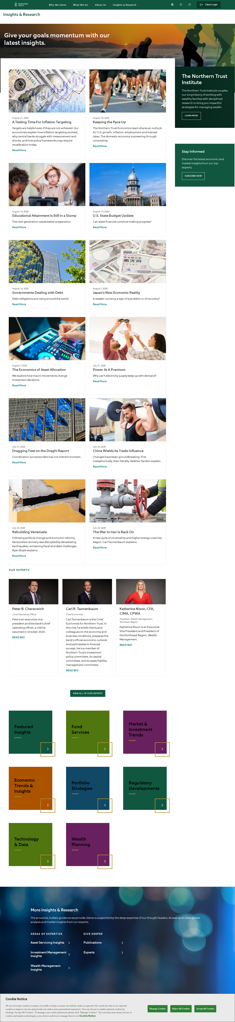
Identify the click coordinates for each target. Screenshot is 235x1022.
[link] (19, 150)
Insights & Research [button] (124, 5)
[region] (117, 1008)
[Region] (172, 5)
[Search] (189, 5)
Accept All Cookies (205, 1008)
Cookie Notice (87, 1016)
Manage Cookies (157, 1008)
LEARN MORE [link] (191, 116)
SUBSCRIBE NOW (193, 176)
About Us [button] (100, 5)
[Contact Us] (181, 5)
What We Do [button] (80, 5)
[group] (47, 114)
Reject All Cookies (181, 1008)
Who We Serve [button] (57, 5)
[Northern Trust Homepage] (22, 5)
